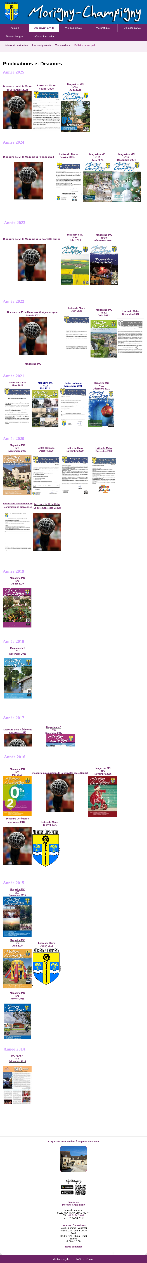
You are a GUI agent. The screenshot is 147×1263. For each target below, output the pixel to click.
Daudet (84, 773)
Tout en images (14, 36)
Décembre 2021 (101, 388)
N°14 (75, 237)
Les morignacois (41, 45)
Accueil (15, 27)
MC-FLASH (17, 1055)
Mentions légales (61, 1259)
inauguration (49, 773)
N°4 (17, 772)
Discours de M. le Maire (17, 86)
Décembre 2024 (126, 159)
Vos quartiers (62, 45)
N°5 (103, 771)
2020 (46, 450)
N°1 (17, 1058)
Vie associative (132, 27)
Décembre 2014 (17, 1061)
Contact (90, 1259)
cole (77, 773)
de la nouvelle (65, 773)
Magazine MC (126, 154)
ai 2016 (18, 774)
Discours (37, 773)
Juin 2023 (75, 240)
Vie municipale (73, 27)
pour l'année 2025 (17, 89)
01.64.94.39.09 (76, 1215)
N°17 (126, 157)
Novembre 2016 (103, 774)
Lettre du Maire (17, 382)
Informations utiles (44, 36)
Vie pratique (103, 27)
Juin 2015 (17, 945)
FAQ (78, 1259)
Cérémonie (23, 818)
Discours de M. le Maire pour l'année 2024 (28, 156)
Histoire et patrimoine (16, 45)
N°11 (101, 385)
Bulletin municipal (84, 45)
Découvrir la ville (44, 27)
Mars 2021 (17, 385)
